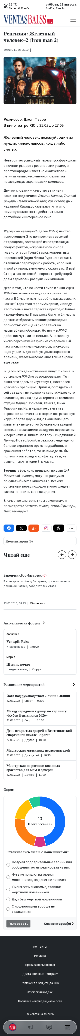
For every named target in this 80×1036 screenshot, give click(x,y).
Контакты (40, 947)
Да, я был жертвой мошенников (37, 899)
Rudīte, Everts (55, 8)
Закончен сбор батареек (25, 575)
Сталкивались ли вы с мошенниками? (37, 851)
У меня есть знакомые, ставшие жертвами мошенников (37, 889)
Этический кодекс (40, 992)
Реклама (40, 956)
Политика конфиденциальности (40, 1001)
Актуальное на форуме (22, 623)
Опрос (9, 789)
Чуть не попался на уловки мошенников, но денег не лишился (39, 877)
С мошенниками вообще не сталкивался (33, 909)
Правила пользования (40, 965)
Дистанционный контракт (40, 974)
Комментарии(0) (57, 923)
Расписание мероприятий (24, 684)
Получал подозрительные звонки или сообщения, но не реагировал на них (42, 865)
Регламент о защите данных (40, 983)
